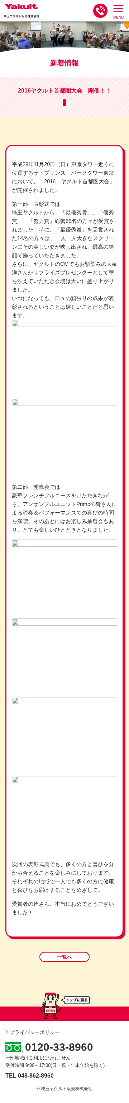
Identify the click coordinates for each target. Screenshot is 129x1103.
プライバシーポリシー (35, 1032)
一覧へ (64, 957)
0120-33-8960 (59, 1047)
